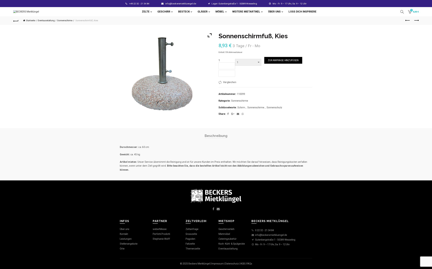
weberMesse (160, 229)
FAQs (249, 263)
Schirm (241, 107)
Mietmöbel (224, 234)
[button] (227, 65)
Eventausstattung (46, 20)
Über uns (124, 229)
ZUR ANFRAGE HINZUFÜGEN (283, 60)
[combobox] (227, 73)
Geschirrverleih (226, 229)
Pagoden (190, 239)
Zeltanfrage (192, 229)
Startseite (30, 20)
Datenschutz (232, 263)
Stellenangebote (129, 243)
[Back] (16, 20)
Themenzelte (193, 248)
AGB (242, 263)
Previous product (407, 20)
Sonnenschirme (64, 20)
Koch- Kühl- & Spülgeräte (232, 243)
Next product (416, 20)
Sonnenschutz (274, 107)
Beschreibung (216, 136)
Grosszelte (191, 234)
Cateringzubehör (228, 239)
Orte (122, 248)
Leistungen (126, 239)
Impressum (217, 263)
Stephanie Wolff (161, 239)
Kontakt (124, 234)
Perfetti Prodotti (161, 234)
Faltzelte (190, 243)
